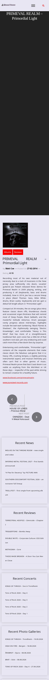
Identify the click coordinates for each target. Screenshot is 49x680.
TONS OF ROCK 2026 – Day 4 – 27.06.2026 (22, 666)
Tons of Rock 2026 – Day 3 (16, 600)
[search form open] (43, 5)
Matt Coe (10, 268)
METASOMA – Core (13, 549)
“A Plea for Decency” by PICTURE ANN (21, 472)
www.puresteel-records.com (15, 382)
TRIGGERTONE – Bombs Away (17, 531)
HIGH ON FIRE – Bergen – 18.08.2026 (20, 646)
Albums (7, 252)
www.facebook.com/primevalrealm (18, 377)
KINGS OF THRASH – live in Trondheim (21, 586)
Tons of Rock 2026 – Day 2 (16, 607)
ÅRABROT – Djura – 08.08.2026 (18, 653)
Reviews (18, 252)
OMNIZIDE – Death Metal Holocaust (20, 418)
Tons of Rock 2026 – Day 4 (16, 593)
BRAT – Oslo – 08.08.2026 (15, 660)
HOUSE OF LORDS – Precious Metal (18, 409)
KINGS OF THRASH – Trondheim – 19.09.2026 (24, 639)
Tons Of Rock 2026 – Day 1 (16, 613)
